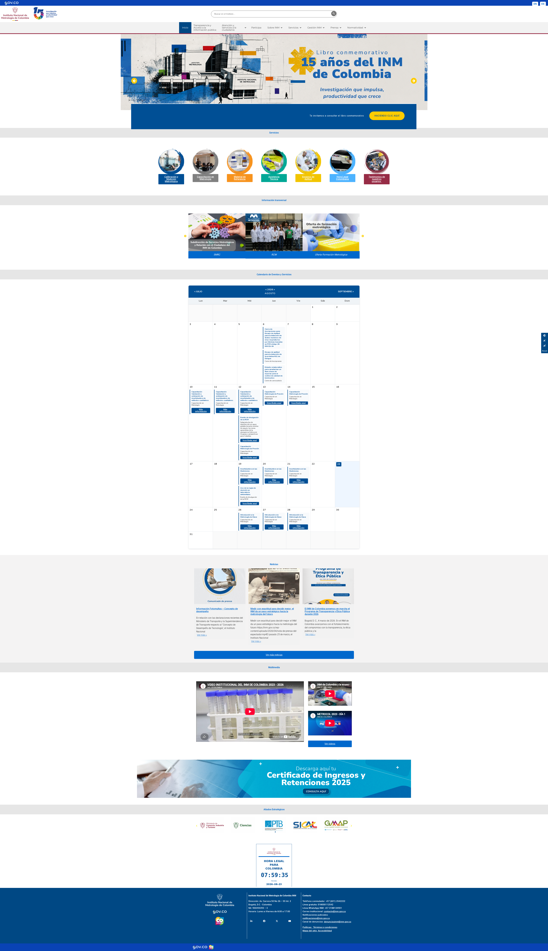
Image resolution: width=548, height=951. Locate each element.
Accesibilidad (325, 930)
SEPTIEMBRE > (346, 291)
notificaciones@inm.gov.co (316, 918)
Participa (256, 27)
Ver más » (202, 635)
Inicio (185, 27)
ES (542, 3)
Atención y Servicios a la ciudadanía (229, 27)
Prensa (334, 27)
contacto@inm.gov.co (335, 911)
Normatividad (355, 27)
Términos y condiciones (325, 927)
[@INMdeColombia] (251, 921)
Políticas (308, 927)
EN (535, 3)
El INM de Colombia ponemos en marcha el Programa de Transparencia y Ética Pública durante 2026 (327, 611)
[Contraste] (544, 335)
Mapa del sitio (310, 930)
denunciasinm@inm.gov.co (337, 921)
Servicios (293, 27)
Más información (201, 410)
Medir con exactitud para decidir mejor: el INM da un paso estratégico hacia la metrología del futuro (272, 611)
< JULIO (198, 291)
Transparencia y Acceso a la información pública (205, 27)
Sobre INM (273, 27)
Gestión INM (314, 27)
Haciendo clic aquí (386, 115)
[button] (234, 27)
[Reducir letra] (544, 340)
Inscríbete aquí (250, 440)
